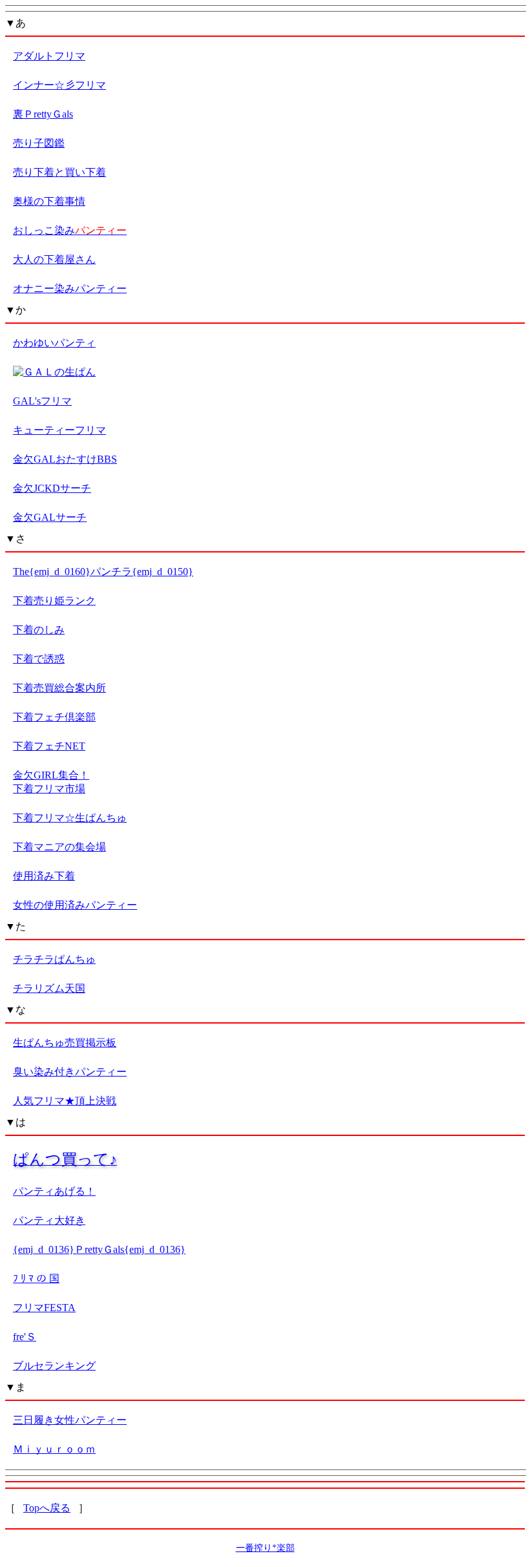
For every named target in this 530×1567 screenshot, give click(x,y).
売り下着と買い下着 (59, 172)
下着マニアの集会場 (59, 846)
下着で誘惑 (39, 658)
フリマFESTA (44, 1307)
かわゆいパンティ (54, 342)
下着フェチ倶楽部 (54, 716)
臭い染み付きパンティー (70, 1071)
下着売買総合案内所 (59, 687)
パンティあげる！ (54, 1191)
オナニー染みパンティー (70, 288)
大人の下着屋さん (54, 259)
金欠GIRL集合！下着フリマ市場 (51, 782)
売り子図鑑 (39, 143)
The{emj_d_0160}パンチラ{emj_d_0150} (103, 571)
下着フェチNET (49, 746)
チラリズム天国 (49, 988)
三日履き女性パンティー (70, 1420)
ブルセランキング (54, 1365)
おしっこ (70, 230)
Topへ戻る (46, 1507)
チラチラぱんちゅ (54, 959)
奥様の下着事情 (49, 201)
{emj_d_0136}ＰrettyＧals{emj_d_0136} (99, 1249)
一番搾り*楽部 (265, 1548)
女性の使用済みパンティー (75, 904)
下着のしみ (39, 629)
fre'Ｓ (24, 1336)
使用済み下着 (44, 875)
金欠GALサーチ (50, 517)
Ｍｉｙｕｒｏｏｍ (54, 1449)
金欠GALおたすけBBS (65, 459)
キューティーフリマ (59, 430)
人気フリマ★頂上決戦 (64, 1100)
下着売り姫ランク (54, 600)
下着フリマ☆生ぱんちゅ (70, 817)
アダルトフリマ (49, 55)
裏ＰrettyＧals (43, 114)
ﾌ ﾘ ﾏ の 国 (36, 1278)
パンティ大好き (49, 1220)
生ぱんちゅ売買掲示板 (64, 1042)
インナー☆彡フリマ (59, 84)
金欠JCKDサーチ (52, 488)
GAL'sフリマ (42, 400)
